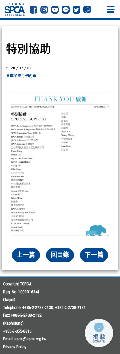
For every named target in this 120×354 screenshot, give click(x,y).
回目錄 (60, 255)
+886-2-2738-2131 (70, 307)
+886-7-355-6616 (17, 331)
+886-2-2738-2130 (37, 307)
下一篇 (94, 255)
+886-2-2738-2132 (26, 315)
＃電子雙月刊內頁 (21, 76)
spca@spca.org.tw (30, 339)
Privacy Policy (14, 347)
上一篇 (26, 255)
